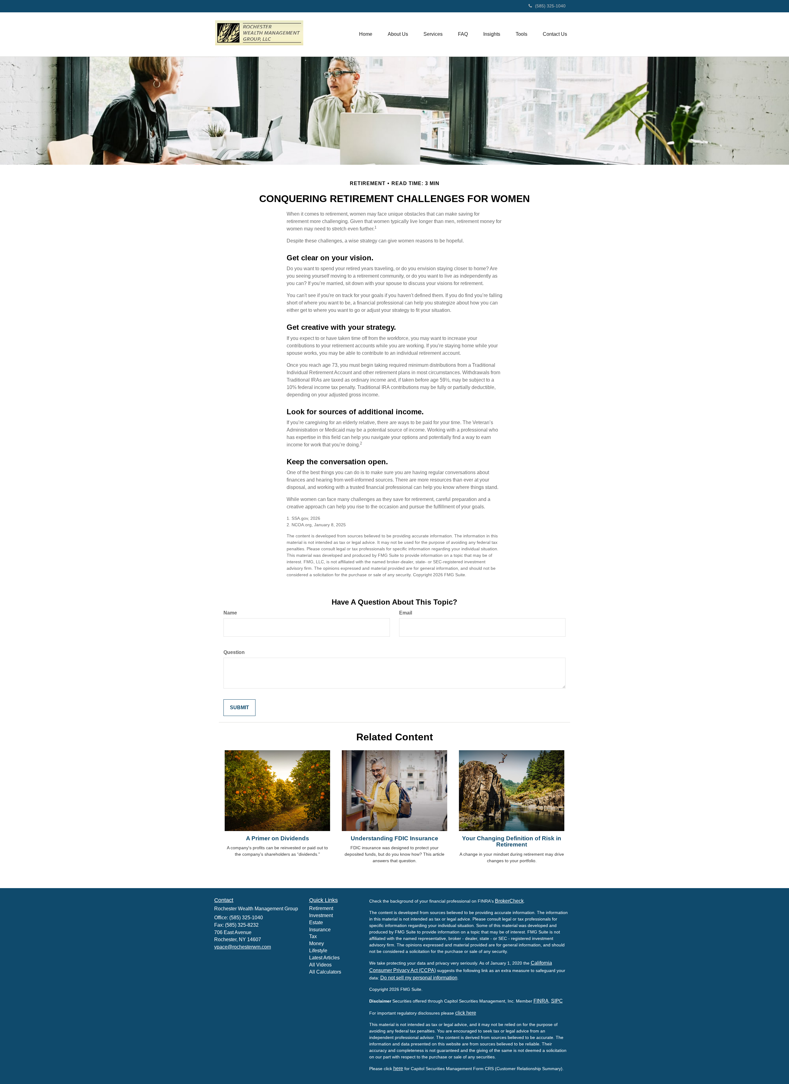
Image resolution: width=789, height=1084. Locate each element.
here (398, 1068)
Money (316, 943)
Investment (321, 915)
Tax (313, 936)
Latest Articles (324, 957)
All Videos (320, 964)
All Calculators (325, 971)
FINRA (541, 1000)
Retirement (321, 908)
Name (230, 612)
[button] (398, 34)
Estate (316, 922)
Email (405, 612)
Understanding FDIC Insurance (394, 838)
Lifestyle (318, 950)
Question (234, 652)
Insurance (320, 929)
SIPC (557, 1000)
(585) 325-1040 (550, 5)
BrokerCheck (509, 901)
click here (465, 1013)
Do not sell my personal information (418, 977)
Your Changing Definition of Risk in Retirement (511, 841)
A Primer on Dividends (277, 838)
